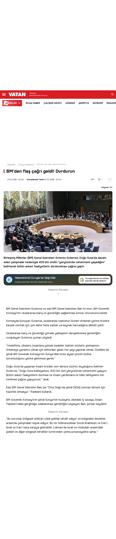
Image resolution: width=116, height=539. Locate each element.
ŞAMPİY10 (84, 103)
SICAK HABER (33, 103)
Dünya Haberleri (26, 164)
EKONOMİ (98, 103)
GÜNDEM (70, 103)
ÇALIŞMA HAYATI (53, 103)
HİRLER (10, 103)
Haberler (11, 164)
